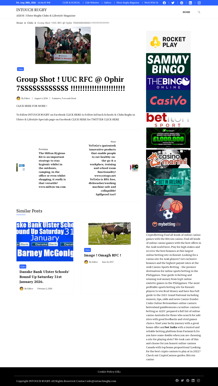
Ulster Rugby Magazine (127, 2)
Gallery (107, 2)
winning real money (158, 279)
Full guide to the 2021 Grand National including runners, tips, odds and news (172, 295)
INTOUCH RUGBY (31, 9)
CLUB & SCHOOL (71, 2)
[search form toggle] (199, 12)
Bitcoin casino (174, 239)
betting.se (152, 311)
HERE (28, 106)
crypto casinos (169, 351)
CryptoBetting (154, 235)
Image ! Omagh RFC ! (102, 255)
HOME (186, 12)
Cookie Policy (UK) (109, 371)
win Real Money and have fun (176, 291)
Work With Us (151, 2)
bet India (171, 327)
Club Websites (92, 2)
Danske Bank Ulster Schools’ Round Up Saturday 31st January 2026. (44, 276)
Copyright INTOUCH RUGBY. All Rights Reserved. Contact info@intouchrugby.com (66, 381)
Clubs (20, 69)
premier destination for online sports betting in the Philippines (172, 271)
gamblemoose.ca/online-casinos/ (180, 307)
